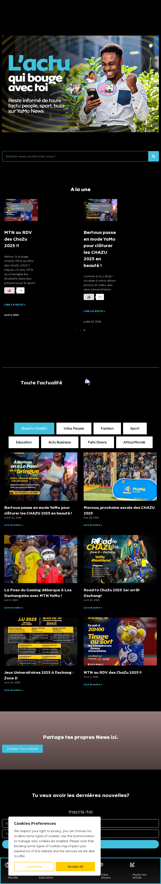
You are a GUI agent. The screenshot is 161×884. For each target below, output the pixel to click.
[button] (76, 330)
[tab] (34, 428)
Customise (34, 867)
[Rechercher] (153, 156)
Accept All (75, 867)
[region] (54, 846)
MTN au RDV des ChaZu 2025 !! (18, 239)
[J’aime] (9, 290)
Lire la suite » (15, 304)
